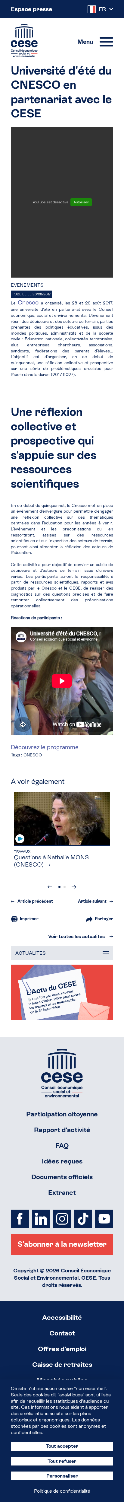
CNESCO (32, 755)
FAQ (62, 1145)
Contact (62, 1333)
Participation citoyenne (62, 1114)
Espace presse (31, 9)
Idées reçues (62, 1161)
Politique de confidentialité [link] (62, 1491)
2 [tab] (65, 887)
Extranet (62, 1192)
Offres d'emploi (62, 1349)
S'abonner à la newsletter (62, 1244)
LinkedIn (41, 1219)
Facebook (20, 1219)
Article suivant (92, 901)
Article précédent (35, 901)
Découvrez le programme (45, 747)
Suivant (74, 886)
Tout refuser (62, 1461)
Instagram (62, 1219)
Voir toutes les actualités (76, 936)
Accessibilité (62, 1317)
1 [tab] (59, 887)
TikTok (83, 1219)
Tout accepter (62, 1446)
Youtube (104, 1219)
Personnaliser (62, 1476)
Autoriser (81, 202)
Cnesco (29, 302)
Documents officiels (62, 1177)
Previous (50, 886)
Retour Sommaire (62, 1073)
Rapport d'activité (62, 1130)
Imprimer (29, 918)
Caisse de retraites (62, 1364)
